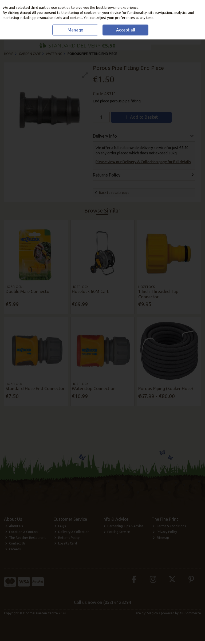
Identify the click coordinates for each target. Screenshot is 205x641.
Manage (75, 29)
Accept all (125, 29)
